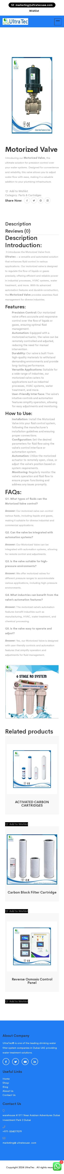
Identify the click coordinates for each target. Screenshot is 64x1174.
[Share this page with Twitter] (34, 200)
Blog (5, 1086)
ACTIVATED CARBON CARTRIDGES (32, 804)
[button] (16, 191)
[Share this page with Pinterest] (41, 200)
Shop (6, 1082)
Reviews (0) (17, 231)
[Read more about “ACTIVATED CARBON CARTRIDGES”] (28, 790)
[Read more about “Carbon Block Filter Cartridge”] (28, 880)
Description (18, 224)
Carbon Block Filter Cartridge (32, 892)
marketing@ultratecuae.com (34, 5)
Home (6, 1078)
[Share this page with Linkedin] (47, 200)
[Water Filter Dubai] (15, 21)
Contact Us (9, 1095)
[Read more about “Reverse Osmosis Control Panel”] (28, 967)
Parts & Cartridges (29, 195)
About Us (8, 1090)
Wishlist (34, 10)
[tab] (26, 224)
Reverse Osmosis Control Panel (32, 981)
